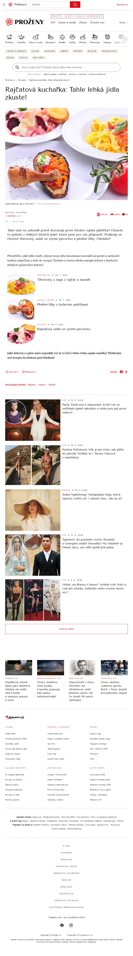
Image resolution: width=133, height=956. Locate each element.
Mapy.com (37, 817)
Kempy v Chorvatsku (57, 775)
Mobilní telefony (41, 825)
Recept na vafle (12, 795)
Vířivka (120, 821)
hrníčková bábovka (97, 74)
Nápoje (107, 42)
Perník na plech (12, 800)
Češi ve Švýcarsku (56, 790)
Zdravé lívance (12, 785)
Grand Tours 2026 (56, 759)
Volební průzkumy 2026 (16, 739)
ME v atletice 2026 (99, 749)
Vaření (42, 384)
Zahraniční (109, 51)
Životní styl (97, 22)
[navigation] (3, 4)
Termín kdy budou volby (16, 749)
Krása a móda (67, 22)
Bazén (25, 821)
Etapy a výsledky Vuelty (58, 739)
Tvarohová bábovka (13, 790)
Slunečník (63, 821)
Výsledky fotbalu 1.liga (100, 739)
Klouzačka (74, 821)
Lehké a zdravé (16, 51)
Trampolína (52, 821)
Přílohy (82, 42)
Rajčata (31, 384)
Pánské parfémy (74, 829)
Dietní (23, 58)
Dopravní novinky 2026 (100, 785)
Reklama (67, 887)
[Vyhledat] (75, 4)
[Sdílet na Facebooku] (121, 371)
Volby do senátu (12, 754)
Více (122, 22)
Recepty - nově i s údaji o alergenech (77, 16)
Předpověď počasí (51, 817)
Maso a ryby (35, 42)
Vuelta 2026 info (55, 734)
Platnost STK (96, 800)
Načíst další (66, 628)
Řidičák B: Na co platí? (100, 790)
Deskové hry (103, 825)
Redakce (66, 859)
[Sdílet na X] (126, 371)
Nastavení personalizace (66, 907)
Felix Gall (52, 754)
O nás (67, 846)
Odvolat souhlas (66, 900)
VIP (53, 22)
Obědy (64, 51)
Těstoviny (95, 42)
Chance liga (95, 734)
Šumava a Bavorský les (58, 785)
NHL (92, 759)
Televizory (115, 825)
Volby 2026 (10, 734)
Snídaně (50, 51)
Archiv (66, 880)
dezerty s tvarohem (78, 74)
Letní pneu (90, 825)
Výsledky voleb (12, 744)
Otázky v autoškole (98, 795)
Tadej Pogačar (54, 749)
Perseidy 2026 (68, 817)
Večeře (77, 51)
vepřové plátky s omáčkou (55, 74)
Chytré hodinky (59, 829)
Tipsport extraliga (98, 744)
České (10, 58)
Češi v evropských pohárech (104, 817)
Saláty (72, 42)
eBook (104, 214)
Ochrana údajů (66, 866)
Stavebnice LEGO (58, 825)
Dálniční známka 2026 (100, 780)
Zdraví (83, 22)
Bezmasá (50, 42)
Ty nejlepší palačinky (14, 775)
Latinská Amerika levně (58, 795)
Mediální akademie (67, 873)
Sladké (62, 42)
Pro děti (38, 58)
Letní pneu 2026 (97, 775)
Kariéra (66, 853)
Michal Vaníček (16, 212)
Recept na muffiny (13, 780)
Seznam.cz (122, 4)
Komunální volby (12, 759)
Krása (66, 490)
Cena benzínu (82, 817)
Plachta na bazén (37, 821)
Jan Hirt (51, 744)
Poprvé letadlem (55, 780)
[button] (66, 154)
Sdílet (117, 214)
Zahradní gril (109, 821)
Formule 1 (94, 754)
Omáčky (21, 42)
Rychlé (92, 51)
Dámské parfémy (76, 825)
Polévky (9, 42)
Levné (35, 51)
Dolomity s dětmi (55, 800)
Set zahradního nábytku (91, 821)
